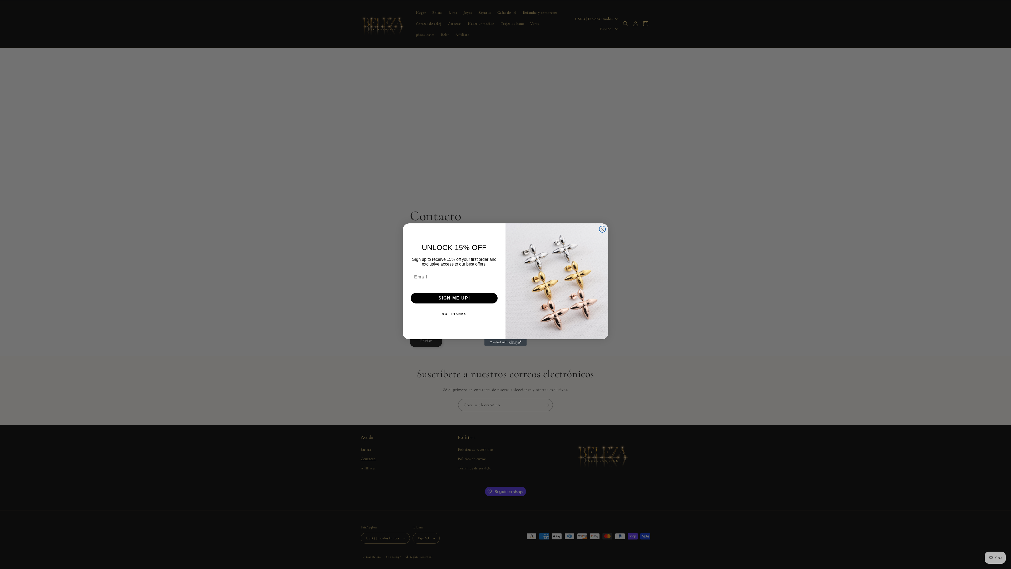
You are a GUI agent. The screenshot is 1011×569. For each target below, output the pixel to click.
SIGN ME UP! (454, 298)
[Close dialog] (602, 229)
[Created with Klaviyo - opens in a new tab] (505, 342)
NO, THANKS (454, 314)
